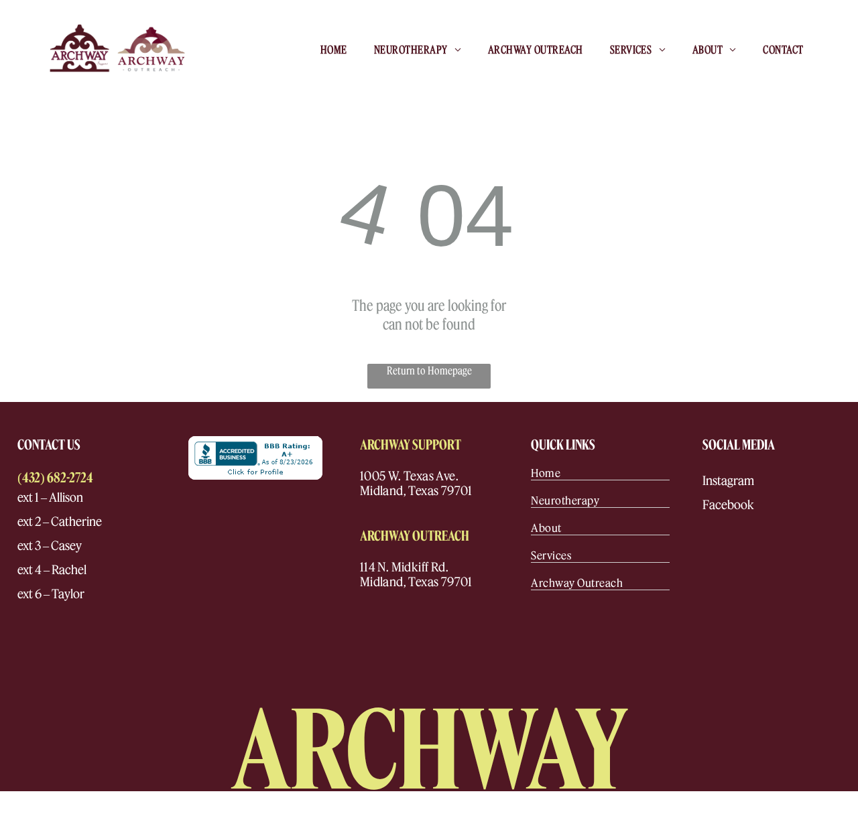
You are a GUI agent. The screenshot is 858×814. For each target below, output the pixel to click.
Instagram (728, 480)
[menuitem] (334, 49)
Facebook (728, 505)
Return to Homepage (429, 370)
